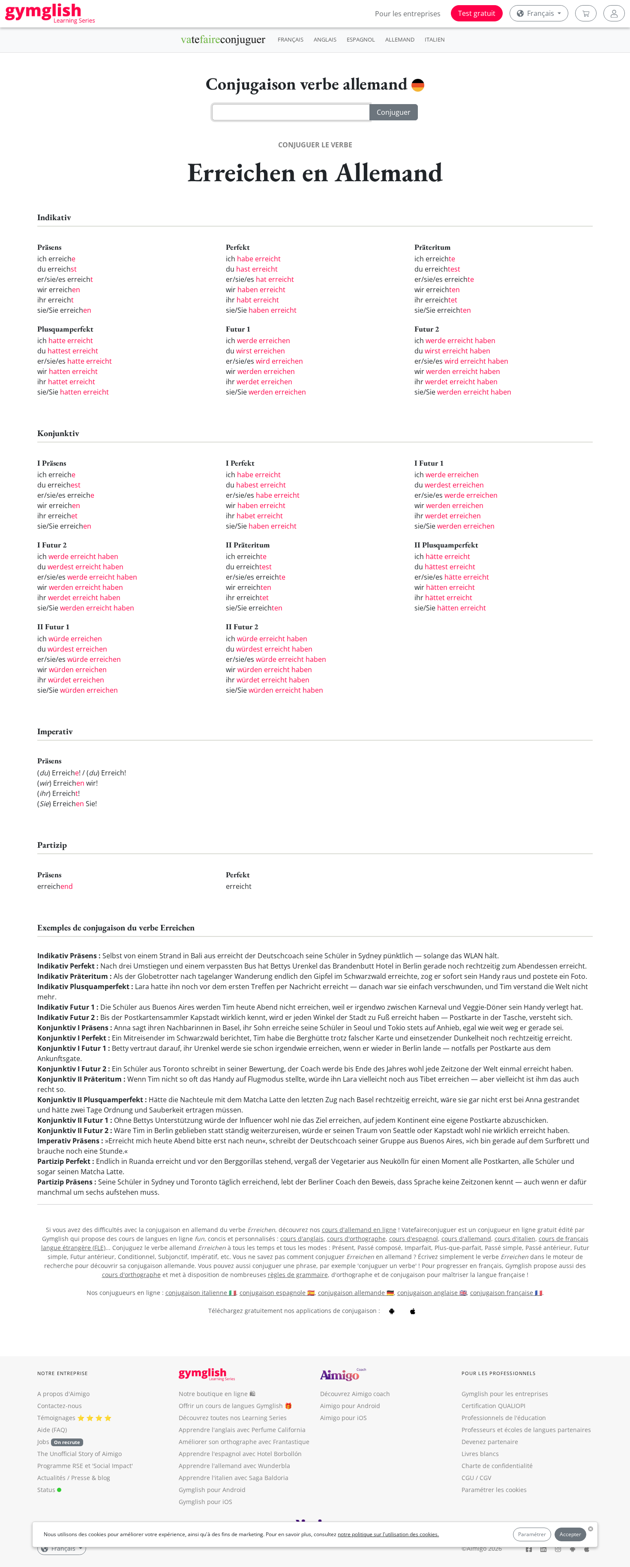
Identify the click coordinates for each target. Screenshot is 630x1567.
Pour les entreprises (408, 13)
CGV (485, 1478)
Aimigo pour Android (350, 1406)
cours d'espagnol (413, 1239)
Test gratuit (476, 13)
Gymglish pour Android (212, 1490)
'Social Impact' (112, 1466)
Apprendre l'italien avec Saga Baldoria (233, 1478)
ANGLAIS (325, 39)
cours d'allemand (466, 1239)
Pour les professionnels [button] (499, 1373)
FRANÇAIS (290, 39)
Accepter (570, 1534)
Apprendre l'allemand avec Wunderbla (234, 1466)
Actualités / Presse (63, 1478)
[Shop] (586, 13)
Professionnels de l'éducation (504, 1418)
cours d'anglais (302, 1239)
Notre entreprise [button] (62, 1373)
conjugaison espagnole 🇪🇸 (277, 1293)
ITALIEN (435, 39)
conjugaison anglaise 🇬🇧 (432, 1293)
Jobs (58, 1442)
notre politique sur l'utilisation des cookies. (388, 1534)
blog (104, 1478)
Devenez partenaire (490, 1442)
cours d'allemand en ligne (359, 1230)
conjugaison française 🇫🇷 (506, 1293)
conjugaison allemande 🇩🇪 (356, 1293)
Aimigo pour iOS (343, 1418)
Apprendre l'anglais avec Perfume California (242, 1430)
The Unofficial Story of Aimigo (79, 1454)
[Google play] (392, 1311)
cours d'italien (515, 1239)
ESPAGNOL (361, 39)
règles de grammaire (298, 1275)
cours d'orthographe (356, 1239)
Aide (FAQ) (52, 1430)
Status (47, 1490)
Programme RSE (60, 1466)
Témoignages (56, 1418)
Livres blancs (480, 1454)
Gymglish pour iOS (205, 1502)
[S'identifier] (614, 13)
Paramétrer (532, 1534)
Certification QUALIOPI (493, 1406)
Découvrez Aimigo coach (355, 1394)
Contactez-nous (59, 1406)
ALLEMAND (399, 39)
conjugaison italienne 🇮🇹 (200, 1293)
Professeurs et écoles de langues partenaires (526, 1430)
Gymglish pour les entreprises (505, 1394)
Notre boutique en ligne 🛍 (217, 1394)
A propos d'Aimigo (63, 1394)
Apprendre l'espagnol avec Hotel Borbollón (240, 1454)
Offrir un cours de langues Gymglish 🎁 (235, 1406)
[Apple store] (412, 1311)
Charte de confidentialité (497, 1466)
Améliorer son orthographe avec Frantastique (244, 1442)
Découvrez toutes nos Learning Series (233, 1418)
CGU (468, 1478)
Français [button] (540, 13)
